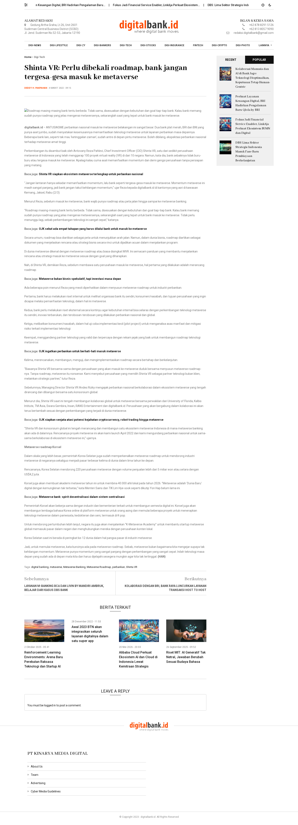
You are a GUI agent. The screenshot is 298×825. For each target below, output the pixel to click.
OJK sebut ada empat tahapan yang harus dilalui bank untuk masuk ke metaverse (93, 228)
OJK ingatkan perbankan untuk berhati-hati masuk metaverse (80, 351)
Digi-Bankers (102, 45)
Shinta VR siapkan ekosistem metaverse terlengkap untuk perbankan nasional (91, 174)
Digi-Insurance (174, 45)
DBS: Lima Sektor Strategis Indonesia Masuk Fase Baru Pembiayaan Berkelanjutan (248, 151)
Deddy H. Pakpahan (35, 88)
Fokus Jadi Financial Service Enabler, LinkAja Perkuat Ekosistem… (145, 5)
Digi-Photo (243, 45)
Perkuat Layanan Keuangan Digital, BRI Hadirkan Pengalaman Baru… (49, 5)
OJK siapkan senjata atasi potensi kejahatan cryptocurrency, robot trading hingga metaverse (101, 419)
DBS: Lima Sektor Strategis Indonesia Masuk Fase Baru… (233, 5)
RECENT (230, 59)
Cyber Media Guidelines (46, 791)
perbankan (118, 566)
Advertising (38, 783)
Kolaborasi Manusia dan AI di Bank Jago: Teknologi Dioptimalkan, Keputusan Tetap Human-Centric (252, 78)
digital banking (40, 566)
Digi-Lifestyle (59, 45)
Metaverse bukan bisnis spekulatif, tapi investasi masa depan (80, 278)
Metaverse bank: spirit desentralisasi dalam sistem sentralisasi (82, 496)
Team (34, 774)
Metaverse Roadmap (99, 566)
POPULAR (259, 59)
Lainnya (264, 45)
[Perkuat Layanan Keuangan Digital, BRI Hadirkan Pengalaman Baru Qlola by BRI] (225, 100)
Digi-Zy (80, 45)
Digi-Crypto (219, 45)
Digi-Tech (126, 45)
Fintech (198, 45)
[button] (27, 3)
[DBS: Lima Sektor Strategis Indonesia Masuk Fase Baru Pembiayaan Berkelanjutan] (225, 147)
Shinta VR (131, 566)
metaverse (56, 566)
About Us (37, 766)
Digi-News (34, 45)
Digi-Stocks (148, 45)
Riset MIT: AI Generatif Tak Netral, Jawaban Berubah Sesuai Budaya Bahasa (186, 657)
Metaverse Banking (74, 566)
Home (27, 57)
